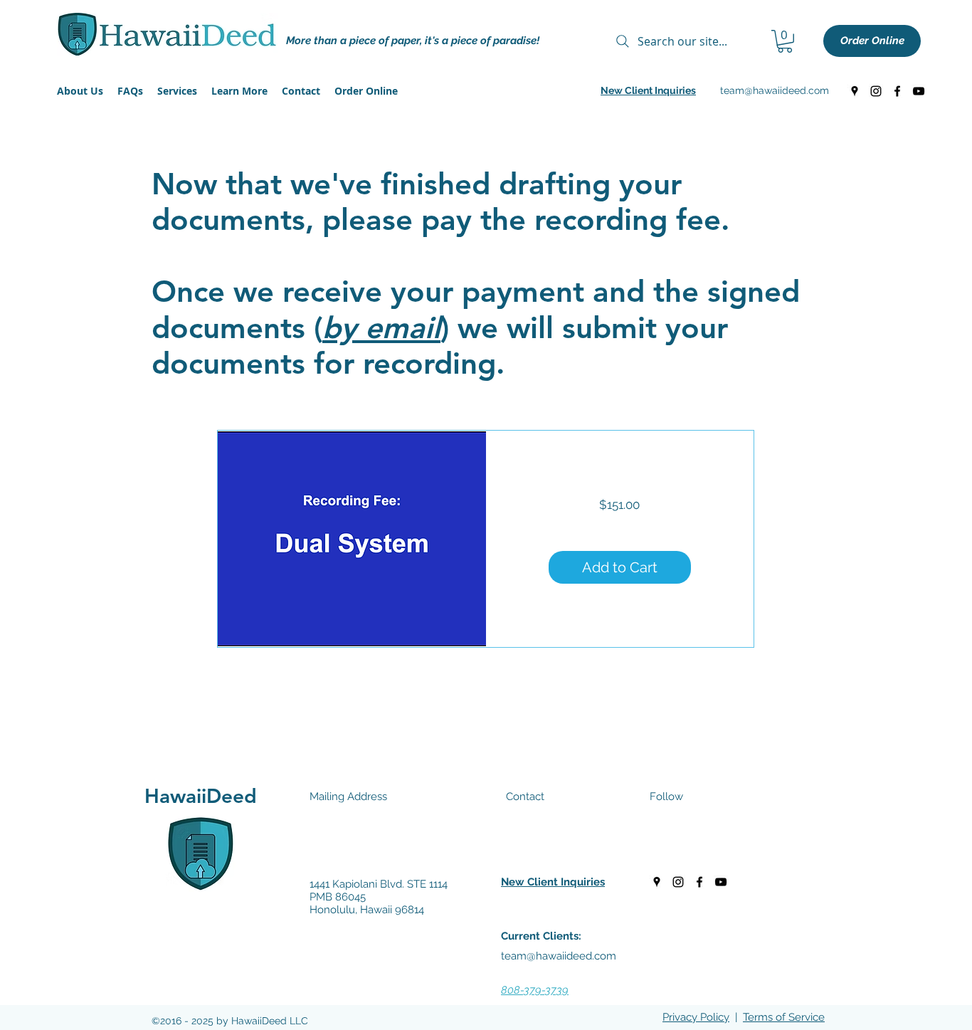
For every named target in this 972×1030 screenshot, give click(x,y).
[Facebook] (897, 91)
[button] (784, 41)
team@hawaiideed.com (774, 90)
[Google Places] (854, 91)
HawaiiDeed (200, 796)
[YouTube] (919, 91)
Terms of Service (784, 1017)
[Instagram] (876, 91)
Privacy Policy (695, 1017)
